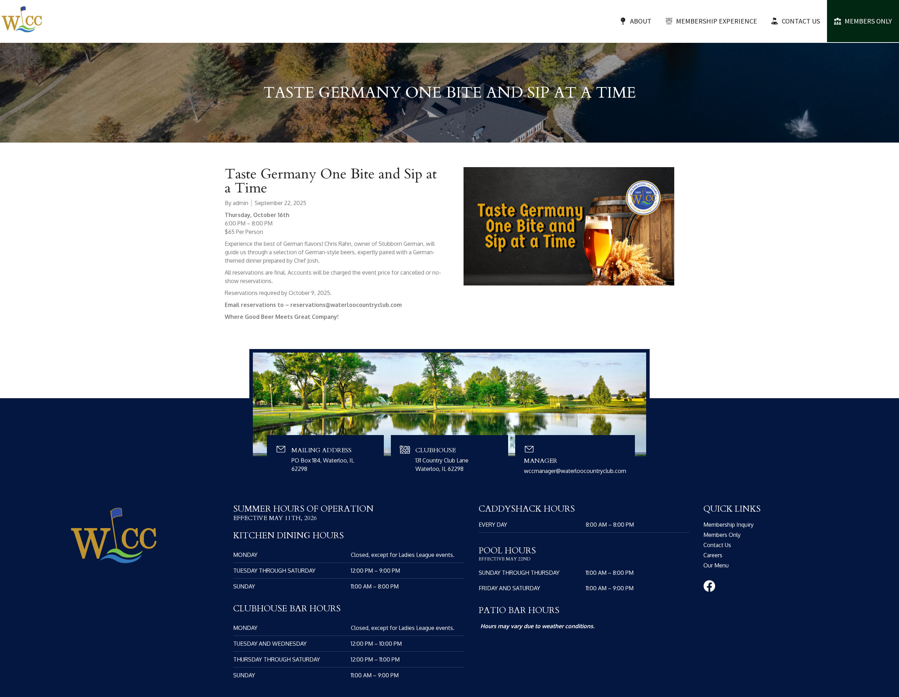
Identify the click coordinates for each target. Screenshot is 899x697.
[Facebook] (709, 586)
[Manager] (529, 449)
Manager (540, 460)
